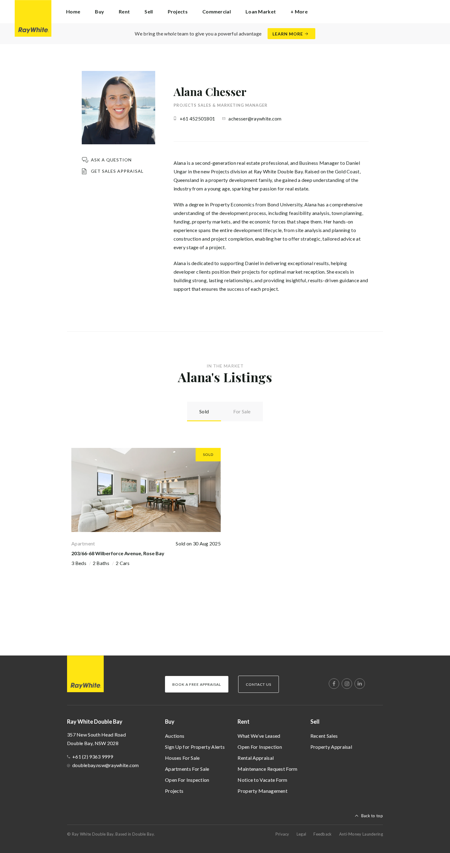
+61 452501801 (197, 118)
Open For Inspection (187, 780)
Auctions (174, 736)
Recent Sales (324, 736)
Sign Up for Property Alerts (195, 747)
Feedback (322, 834)
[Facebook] (334, 683)
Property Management (262, 791)
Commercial (216, 11)
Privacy (282, 834)
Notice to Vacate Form (262, 780)
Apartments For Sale (187, 769)
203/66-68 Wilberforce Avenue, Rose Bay (117, 553)
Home (73, 11)
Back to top (372, 815)
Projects (178, 11)
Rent (243, 721)
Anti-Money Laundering (361, 834)
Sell (315, 721)
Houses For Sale (182, 758)
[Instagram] (347, 683)
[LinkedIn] (359, 683)
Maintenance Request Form (267, 769)
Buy (169, 721)
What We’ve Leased (259, 736)
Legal (301, 834)
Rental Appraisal (256, 758)
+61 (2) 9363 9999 (92, 756)
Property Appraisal (331, 747)
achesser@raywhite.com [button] (254, 118)
